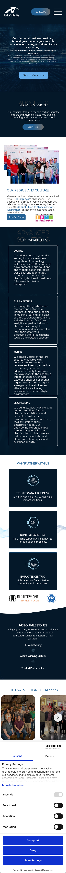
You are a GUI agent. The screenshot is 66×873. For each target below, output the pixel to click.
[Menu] (58, 12)
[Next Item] (58, 717)
